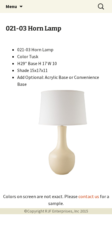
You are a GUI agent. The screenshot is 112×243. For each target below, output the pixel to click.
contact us (88, 196)
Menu (11, 6)
